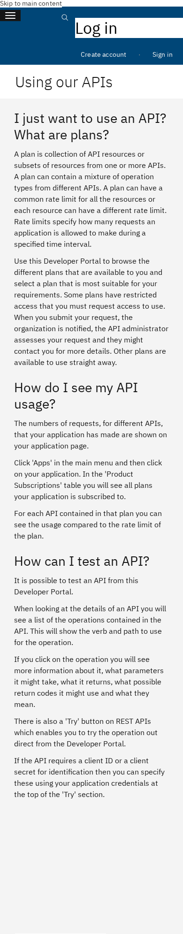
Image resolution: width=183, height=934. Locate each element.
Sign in (162, 54)
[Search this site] (64, 22)
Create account (103, 54)
